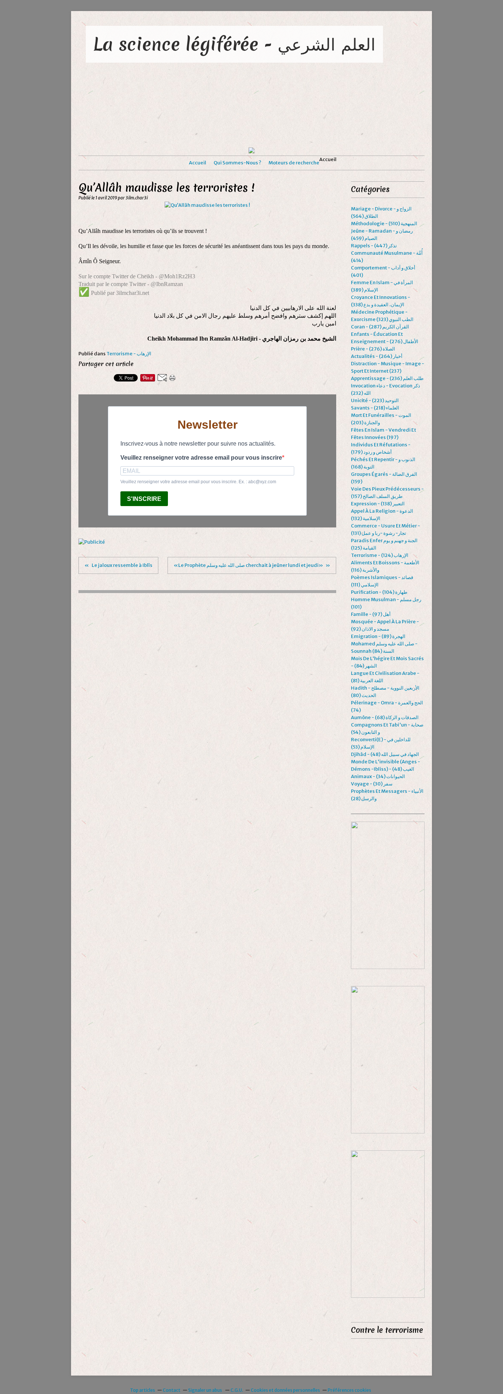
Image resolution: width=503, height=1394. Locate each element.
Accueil (197, 163)
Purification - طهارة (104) (379, 592)
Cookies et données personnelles (285, 1390)
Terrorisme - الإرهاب (128, 354)
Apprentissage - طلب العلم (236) (387, 378)
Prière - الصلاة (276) (373, 349)
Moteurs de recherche (293, 163)
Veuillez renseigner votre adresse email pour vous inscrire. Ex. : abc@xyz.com (198, 481)
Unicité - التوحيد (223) (375, 400)
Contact (171, 1390)
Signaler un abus (205, 1390)
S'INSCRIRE (144, 499)
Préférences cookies (349, 1390)
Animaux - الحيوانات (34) (378, 776)
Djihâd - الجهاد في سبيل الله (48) (385, 754)
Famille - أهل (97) (371, 614)
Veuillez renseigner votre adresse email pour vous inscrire (201, 457)
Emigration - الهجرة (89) (378, 636)
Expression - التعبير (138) (378, 504)
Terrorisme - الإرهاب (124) (379, 555)
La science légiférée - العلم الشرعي (234, 44)
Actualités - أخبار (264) (376, 356)
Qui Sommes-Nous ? (237, 163)
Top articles (142, 1390)
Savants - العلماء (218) (375, 408)
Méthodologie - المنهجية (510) (384, 223)
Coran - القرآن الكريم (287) (380, 327)
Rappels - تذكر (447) (374, 246)
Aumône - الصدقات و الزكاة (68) (385, 717)
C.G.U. (237, 1390)
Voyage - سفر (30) (372, 784)
